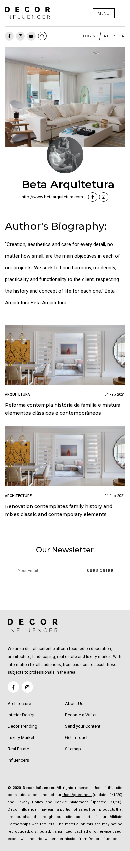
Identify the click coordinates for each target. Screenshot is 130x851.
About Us (74, 703)
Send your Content (82, 726)
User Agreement (77, 795)
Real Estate (18, 748)
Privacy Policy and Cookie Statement (52, 802)
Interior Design (22, 714)
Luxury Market (21, 737)
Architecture (19, 703)
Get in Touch (77, 737)
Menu (104, 13)
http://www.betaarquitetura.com (52, 196)
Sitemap (73, 748)
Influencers (18, 760)
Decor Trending (22, 726)
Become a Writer (81, 714)
